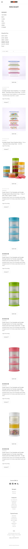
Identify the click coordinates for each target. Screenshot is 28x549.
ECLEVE (14, 509)
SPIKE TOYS (14, 504)
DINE (3, 21)
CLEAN (3, 19)
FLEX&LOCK (14, 501)
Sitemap (14, 493)
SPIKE (14, 522)
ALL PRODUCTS (14, 500)
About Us (14, 491)
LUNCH (3, 23)
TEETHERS (4, 15)
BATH (3, 17)
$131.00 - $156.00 (5, 44)
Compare (6, 102)
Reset (3, 46)
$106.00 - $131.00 (5, 42)
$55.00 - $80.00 (5, 38)
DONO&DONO (14, 506)
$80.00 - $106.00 (5, 40)
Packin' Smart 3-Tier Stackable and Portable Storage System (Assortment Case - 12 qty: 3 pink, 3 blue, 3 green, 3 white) (13, 194)
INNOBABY (14, 503)
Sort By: (3, 51)
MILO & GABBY (14, 520)
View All (14, 526)
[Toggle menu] (2, 2)
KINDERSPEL (14, 507)
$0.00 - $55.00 (4, 35)
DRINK (3, 25)
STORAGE (4, 27)
